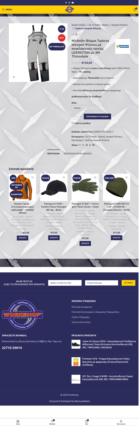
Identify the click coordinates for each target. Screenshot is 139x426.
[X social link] (83, 145)
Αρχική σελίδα (79, 25)
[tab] (53, 153)
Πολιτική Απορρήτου (82, 307)
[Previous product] (73, 34)
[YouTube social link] (73, 3)
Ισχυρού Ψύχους (119, 25)
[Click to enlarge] (14, 77)
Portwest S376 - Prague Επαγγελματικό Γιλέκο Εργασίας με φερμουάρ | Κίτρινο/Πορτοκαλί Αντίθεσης (106, 361)
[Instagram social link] (69, 3)
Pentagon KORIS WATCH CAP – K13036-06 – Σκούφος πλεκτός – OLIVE (116, 207)
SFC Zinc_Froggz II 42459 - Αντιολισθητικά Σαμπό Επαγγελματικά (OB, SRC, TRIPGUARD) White (107, 377)
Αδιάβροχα (16, 219)
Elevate (22, 229)
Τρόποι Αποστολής (81, 322)
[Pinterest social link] (87, 145)
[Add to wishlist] (32, 177)
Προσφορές (77, 140)
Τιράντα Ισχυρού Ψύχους (88, 28)
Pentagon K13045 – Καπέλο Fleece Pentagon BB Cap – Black (54, 207)
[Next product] (79, 34)
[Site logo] (69, 9)
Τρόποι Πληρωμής (80, 317)
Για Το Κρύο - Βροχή (98, 25)
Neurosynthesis (82, 401)
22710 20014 (12, 348)
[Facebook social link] (66, 3)
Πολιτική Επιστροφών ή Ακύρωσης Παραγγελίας (95, 312)
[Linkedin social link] (90, 145)
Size (74, 103)
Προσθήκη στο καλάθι (97, 116)
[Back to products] (76, 34)
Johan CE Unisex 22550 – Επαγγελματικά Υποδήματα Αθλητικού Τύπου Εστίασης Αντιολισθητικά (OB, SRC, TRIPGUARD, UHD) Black (109, 344)
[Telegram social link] (93, 145)
